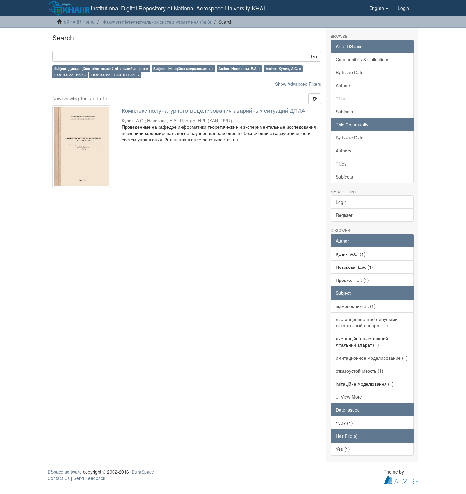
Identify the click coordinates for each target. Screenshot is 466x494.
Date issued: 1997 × (70, 74)
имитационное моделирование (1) (372, 358)
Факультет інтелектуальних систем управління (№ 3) (157, 21)
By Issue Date (350, 72)
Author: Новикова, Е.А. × (239, 68)
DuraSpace (143, 472)
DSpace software (65, 472)
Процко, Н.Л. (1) (352, 280)
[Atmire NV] (401, 479)
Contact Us (59, 478)
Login (341, 202)
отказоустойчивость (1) (359, 371)
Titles (341, 98)
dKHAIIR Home (79, 21)
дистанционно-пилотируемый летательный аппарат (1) (367, 322)
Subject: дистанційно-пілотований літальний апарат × (101, 68)
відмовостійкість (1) (356, 306)
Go (314, 56)
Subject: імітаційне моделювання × (183, 68)
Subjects (344, 111)
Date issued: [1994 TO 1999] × (115, 74)
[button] (379, 8)
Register (344, 215)
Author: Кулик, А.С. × (283, 68)
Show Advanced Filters (298, 84)
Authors (343, 85)
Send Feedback (89, 478)
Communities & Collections (362, 59)
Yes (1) (343, 449)
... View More (349, 397)
